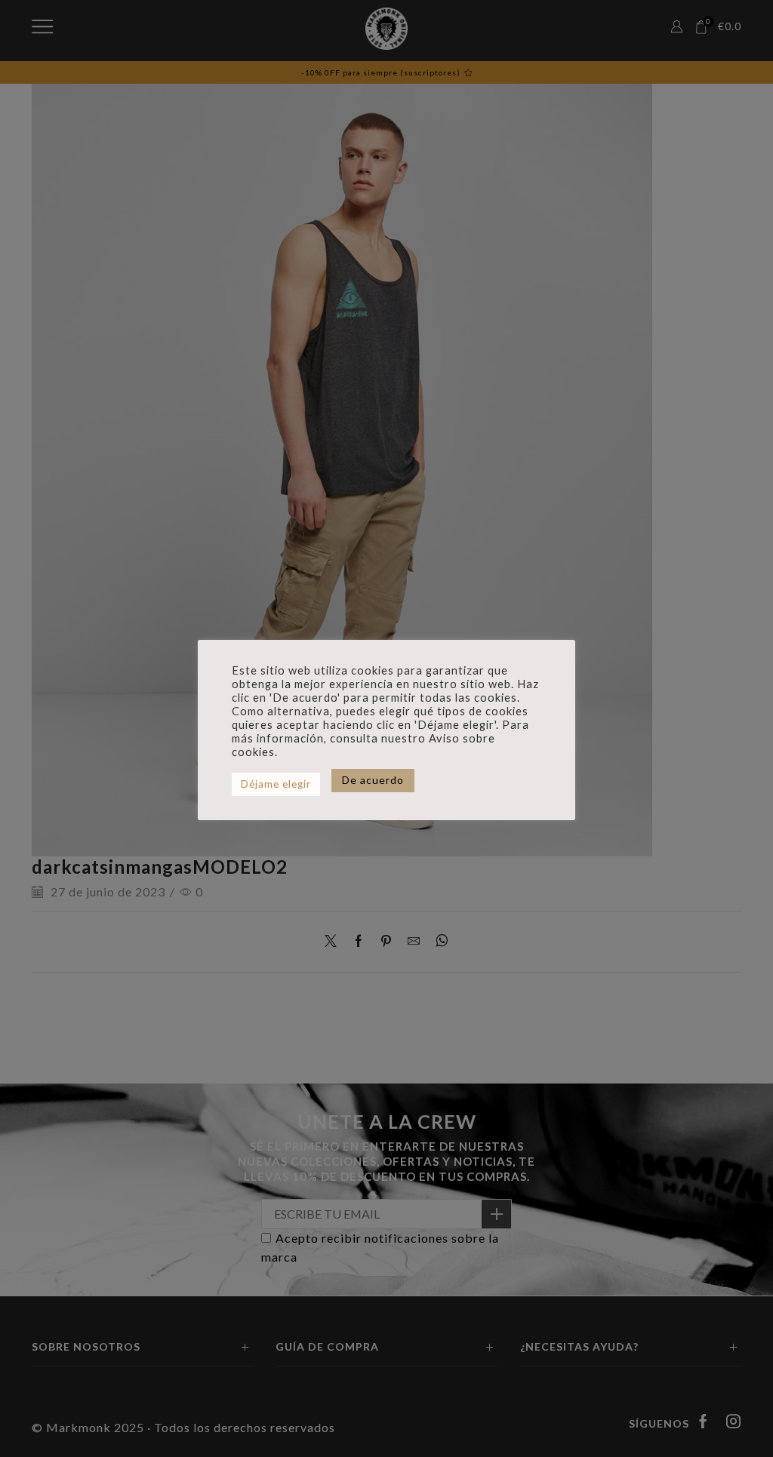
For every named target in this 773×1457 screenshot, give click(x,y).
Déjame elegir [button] (276, 784)
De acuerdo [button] (373, 779)
